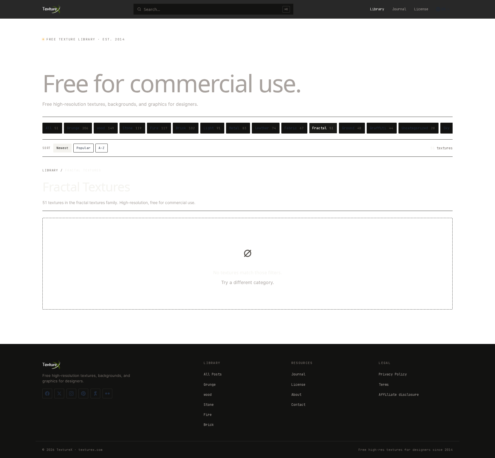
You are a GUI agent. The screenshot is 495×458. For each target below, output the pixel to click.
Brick (209, 424)
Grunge (210, 384)
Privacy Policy (393, 374)
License (421, 9)
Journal (399, 9)
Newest (62, 148)
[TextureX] (51, 9)
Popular (83, 148)
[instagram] (71, 393)
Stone (209, 404)
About (296, 394)
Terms (384, 384)
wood (208, 394)
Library (377, 9)
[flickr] (107, 393)
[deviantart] (95, 393)
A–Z (102, 148)
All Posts (213, 374)
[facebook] (47, 393)
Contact (298, 404)
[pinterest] (83, 393)
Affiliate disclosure (399, 394)
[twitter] (59, 393)
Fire (208, 414)
